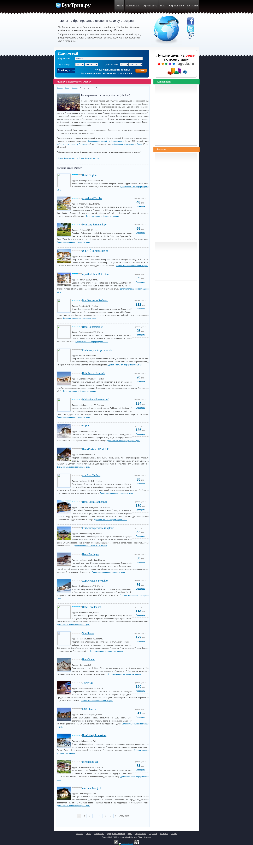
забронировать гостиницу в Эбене (127, 144)
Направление (64, 58)
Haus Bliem (88, 659)
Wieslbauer (88, 633)
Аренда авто (150, 5)
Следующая (124, 816)
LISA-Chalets (89, 709)
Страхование (176, 5)
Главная (60, 88)
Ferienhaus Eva (90, 761)
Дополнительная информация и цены (102, 216)
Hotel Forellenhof (91, 607)
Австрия (74, 88)
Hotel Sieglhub (90, 175)
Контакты (192, 5)
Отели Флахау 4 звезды (68, 158)
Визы (163, 5)
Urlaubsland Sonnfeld (93, 373)
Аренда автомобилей (116, 834)
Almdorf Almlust (91, 475)
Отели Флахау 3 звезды (89, 158)
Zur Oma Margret (91, 788)
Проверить (140, 206)
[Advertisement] (91, 823)
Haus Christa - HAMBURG (96, 449)
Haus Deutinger (90, 554)
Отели (119, 5)
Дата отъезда (112, 64)
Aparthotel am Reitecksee (96, 274)
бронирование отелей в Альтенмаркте (106, 141)
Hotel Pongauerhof (92, 326)
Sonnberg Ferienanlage (94, 224)
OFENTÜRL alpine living (95, 251)
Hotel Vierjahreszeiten (94, 735)
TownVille (87, 682)
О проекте (153, 834)
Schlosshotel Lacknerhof (95, 399)
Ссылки (174, 834)
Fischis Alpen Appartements (97, 350)
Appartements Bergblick (95, 580)
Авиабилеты (133, 5)
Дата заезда (65, 64)
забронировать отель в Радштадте (73, 144)
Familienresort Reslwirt (95, 300)
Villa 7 (85, 425)
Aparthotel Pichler (92, 198)
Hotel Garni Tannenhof (94, 501)
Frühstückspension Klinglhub (98, 528)
